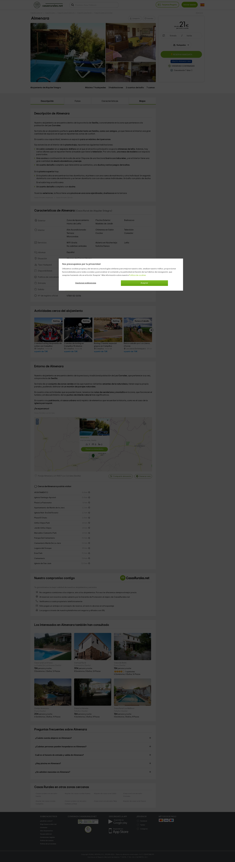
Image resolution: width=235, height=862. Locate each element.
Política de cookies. (137, 275)
